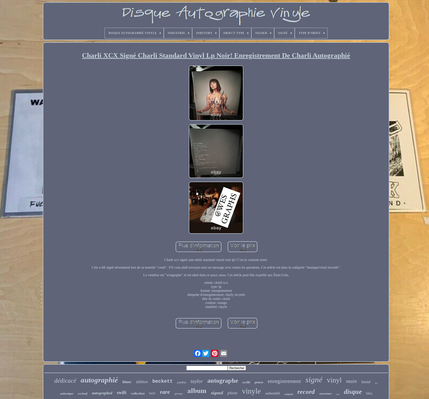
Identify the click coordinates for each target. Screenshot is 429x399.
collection (138, 393)
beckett (162, 381)
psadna (181, 382)
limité (366, 382)
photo (232, 393)
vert (337, 394)
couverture (325, 393)
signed (217, 392)
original (288, 394)
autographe (222, 380)
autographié (99, 380)
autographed (102, 393)
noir (152, 393)
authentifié (272, 393)
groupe (179, 393)
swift (121, 392)
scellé (246, 382)
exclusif (82, 393)
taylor (197, 381)
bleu (369, 393)
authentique (66, 393)
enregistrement (284, 381)
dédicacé (65, 380)
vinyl (334, 380)
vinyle (251, 391)
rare (165, 392)
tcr (376, 383)
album (196, 390)
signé (313, 379)
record (306, 391)
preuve (259, 382)
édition (142, 381)
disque (353, 391)
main (351, 381)
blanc (127, 382)
